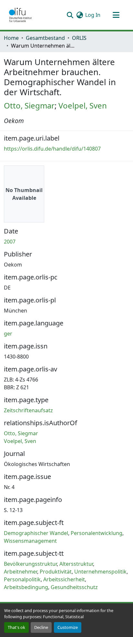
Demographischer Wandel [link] (36, 533)
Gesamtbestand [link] (45, 37)
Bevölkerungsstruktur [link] (30, 563)
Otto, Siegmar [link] (29, 105)
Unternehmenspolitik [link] (100, 571)
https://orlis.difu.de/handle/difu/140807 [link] (52, 148)
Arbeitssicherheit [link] (64, 579)
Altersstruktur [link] (76, 563)
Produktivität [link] (56, 571)
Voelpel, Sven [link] (82, 105)
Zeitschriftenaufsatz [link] (28, 410)
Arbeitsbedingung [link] (26, 587)
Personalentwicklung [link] (96, 533)
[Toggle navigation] (116, 15)
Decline (41, 627)
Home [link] (11, 37)
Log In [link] (92, 14)
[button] (20, 15)
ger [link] (8, 333)
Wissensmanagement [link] (30, 540)
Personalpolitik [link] (22, 579)
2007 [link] (9, 241)
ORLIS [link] (79, 37)
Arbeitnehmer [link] (20, 571)
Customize (67, 627)
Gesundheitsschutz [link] (74, 587)
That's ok (16, 627)
